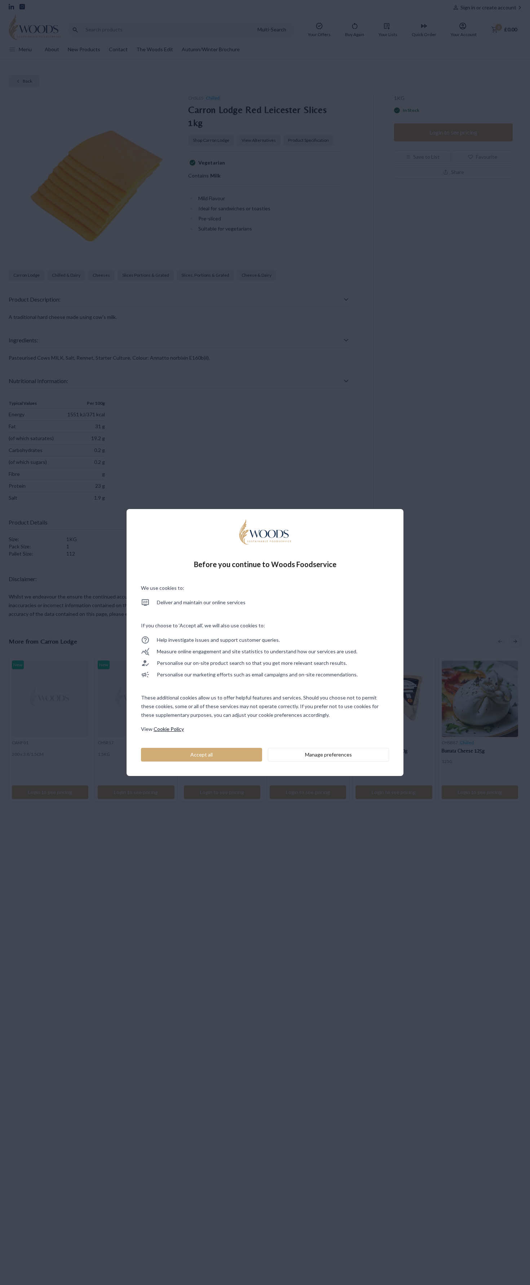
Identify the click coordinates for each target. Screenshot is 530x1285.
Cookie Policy (169, 729)
